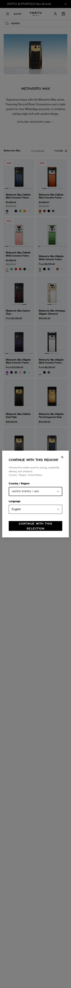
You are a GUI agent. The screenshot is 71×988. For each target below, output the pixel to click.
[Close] (62, 457)
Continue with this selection (35, 526)
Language (14, 501)
